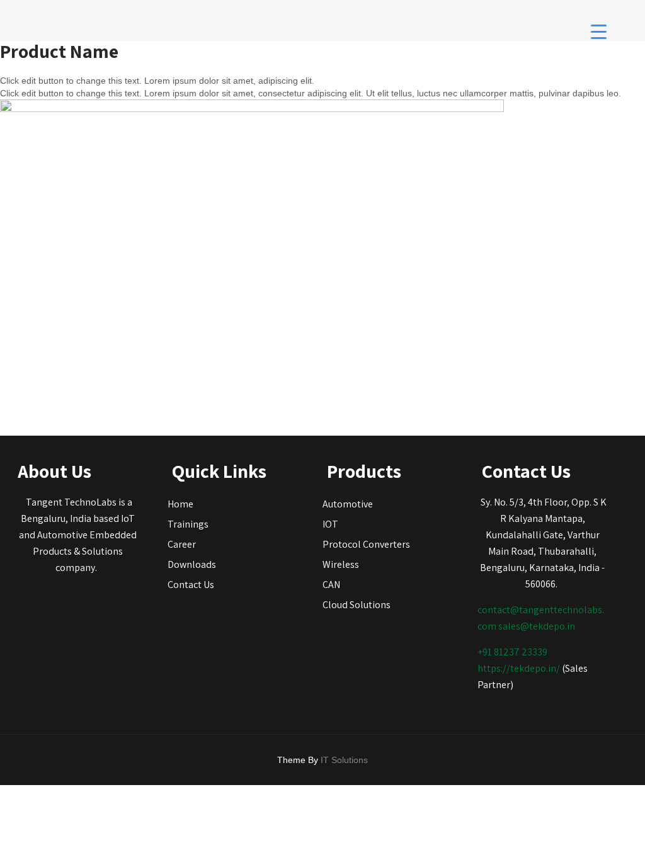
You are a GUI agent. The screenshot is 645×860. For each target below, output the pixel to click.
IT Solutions (344, 760)
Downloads (192, 564)
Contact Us (191, 584)
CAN (331, 584)
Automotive (347, 504)
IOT (330, 524)
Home (180, 504)
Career (182, 544)
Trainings (188, 524)
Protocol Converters (366, 544)
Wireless (340, 564)
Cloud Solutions (356, 604)
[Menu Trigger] (599, 31)
